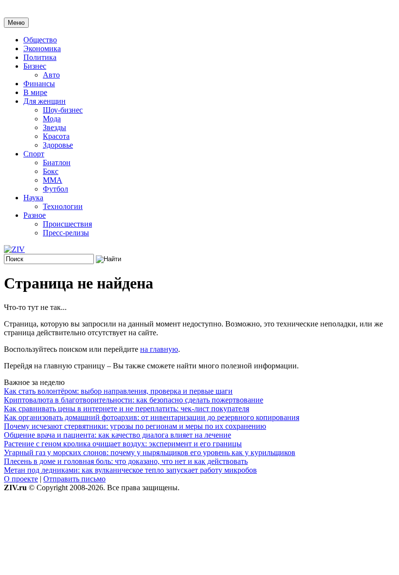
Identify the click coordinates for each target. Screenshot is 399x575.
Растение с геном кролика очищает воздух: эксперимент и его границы (123, 444)
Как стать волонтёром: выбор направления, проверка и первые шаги (118, 391)
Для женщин (44, 101)
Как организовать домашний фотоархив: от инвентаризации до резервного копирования (151, 417)
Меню (16, 22)
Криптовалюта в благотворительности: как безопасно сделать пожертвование (133, 400)
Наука (33, 197)
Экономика (42, 48)
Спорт (33, 154)
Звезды (54, 127)
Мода (52, 119)
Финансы (39, 83)
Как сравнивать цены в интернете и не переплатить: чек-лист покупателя (126, 408)
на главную (159, 349)
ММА (52, 180)
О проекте (21, 479)
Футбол (55, 189)
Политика (39, 57)
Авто (51, 75)
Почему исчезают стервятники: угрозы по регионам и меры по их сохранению (135, 426)
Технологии (63, 206)
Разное (34, 215)
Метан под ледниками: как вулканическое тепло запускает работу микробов (130, 470)
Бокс (50, 171)
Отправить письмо (74, 479)
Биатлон (57, 162)
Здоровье (58, 145)
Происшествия (67, 224)
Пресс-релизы (66, 233)
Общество (40, 40)
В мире (35, 92)
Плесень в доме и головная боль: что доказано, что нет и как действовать (126, 461)
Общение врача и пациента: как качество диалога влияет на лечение (117, 435)
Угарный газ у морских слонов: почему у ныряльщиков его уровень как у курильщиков (149, 452)
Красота (56, 136)
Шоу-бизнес (63, 110)
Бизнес (34, 66)
